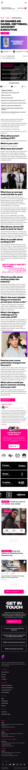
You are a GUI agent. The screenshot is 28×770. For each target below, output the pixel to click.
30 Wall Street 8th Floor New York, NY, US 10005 (12, 743)
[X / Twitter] (6, 764)
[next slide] (16, 540)
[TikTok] (17, 764)
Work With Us (6, 399)
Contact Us (12, 446)
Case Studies (4, 703)
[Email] (20, 764)
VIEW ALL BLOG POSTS (12, 591)
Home (2, 18)
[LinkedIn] (24, 764)
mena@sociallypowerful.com (8, 727)
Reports (3, 705)
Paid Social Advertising (7, 687)
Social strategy (5, 692)
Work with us (12, 621)
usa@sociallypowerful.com (7, 746)
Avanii (10, 51)
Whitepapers (4, 701)
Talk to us (20, 8)
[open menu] (25, 2)
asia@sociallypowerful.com (7, 736)
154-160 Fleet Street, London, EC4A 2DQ (11, 752)
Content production (6, 690)
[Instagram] (13, 764)
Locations (3, 679)
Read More (3, 424)
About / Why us (5, 672)
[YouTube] (10, 764)
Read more (4, 579)
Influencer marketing (6, 685)
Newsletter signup (5, 714)
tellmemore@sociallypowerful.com (9, 755)
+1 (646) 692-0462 (6, 744)
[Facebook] (2, 764)
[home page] (2, 2)
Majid (24, 51)
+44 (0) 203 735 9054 (6, 754)
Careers (3, 676)
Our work (3, 674)
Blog (8, 18)
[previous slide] (11, 540)
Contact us (4, 711)
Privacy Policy (4, 768)
